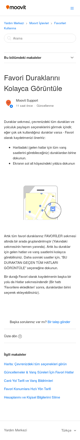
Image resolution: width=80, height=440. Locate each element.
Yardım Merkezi (14, 23)
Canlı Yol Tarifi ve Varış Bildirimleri (28, 380)
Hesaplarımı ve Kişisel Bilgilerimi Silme (32, 397)
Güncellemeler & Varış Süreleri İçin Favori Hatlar (39, 372)
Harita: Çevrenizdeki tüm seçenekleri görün (35, 363)
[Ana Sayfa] (16, 10)
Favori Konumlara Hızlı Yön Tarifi (27, 388)
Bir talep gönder (59, 321)
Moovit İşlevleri (39, 23)
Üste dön (10, 335)
